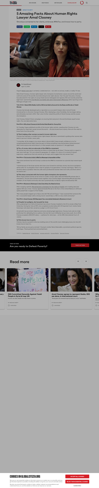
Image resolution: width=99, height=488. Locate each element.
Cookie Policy (77, 485)
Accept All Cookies (77, 476)
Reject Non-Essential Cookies (77, 481)
